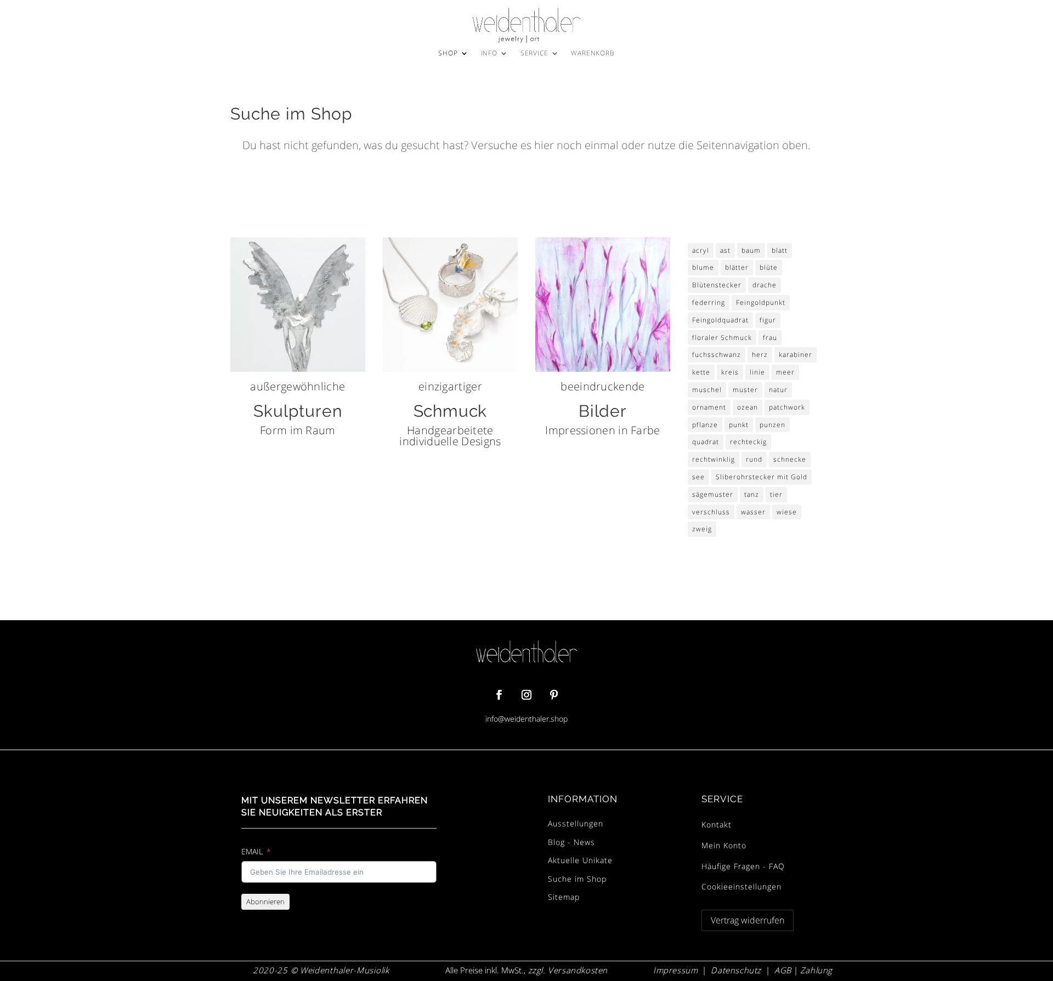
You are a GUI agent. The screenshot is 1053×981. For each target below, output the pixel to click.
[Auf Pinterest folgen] (554, 695)
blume (703, 267)
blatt (780, 250)
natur (778, 389)
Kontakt (716, 824)
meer (785, 372)
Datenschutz (736, 970)
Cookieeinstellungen (741, 886)
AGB (782, 970)
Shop (447, 53)
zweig (702, 529)
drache (764, 285)
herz (760, 354)
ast (725, 250)
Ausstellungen (575, 823)
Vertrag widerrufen (747, 920)
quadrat (705, 441)
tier (776, 494)
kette (701, 372)
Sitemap (564, 897)
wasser (753, 512)
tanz (751, 494)
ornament (709, 407)
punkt (739, 424)
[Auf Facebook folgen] (499, 695)
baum (751, 250)
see (698, 476)
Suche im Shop (577, 879)
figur (768, 320)
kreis (730, 372)
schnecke (789, 459)
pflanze (705, 424)
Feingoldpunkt (760, 302)
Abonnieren (265, 901)
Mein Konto (723, 845)
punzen (772, 424)
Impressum (675, 970)
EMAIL (252, 851)
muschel (707, 389)
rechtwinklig (713, 459)
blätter (737, 267)
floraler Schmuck (722, 337)
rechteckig (748, 441)
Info (489, 53)
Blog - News (571, 842)
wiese (787, 512)
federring (708, 302)
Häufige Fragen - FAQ (743, 866)
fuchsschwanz (716, 354)
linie (757, 372)
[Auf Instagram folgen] (526, 695)
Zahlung (816, 970)
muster (745, 389)
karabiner (795, 354)
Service (534, 53)
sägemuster (712, 494)
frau (770, 337)
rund (754, 459)
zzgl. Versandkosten (566, 970)
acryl (700, 250)
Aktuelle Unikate (580, 860)
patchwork (787, 407)
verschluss (711, 512)
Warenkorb (592, 53)
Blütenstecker (716, 285)
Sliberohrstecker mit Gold (761, 476)
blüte (769, 267)
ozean (747, 407)
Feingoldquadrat (720, 320)
